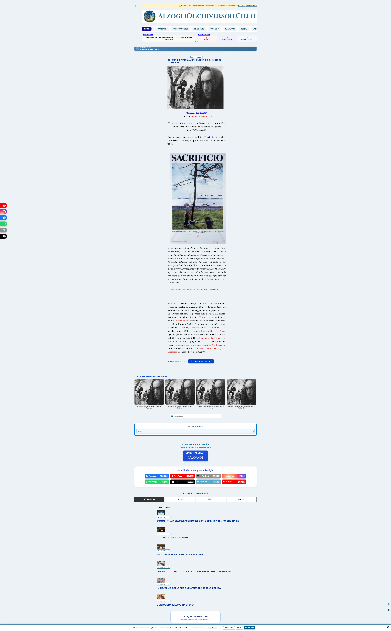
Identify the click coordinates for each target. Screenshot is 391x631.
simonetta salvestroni (201, 361)
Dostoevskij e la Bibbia (213, 331)
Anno (211, 499)
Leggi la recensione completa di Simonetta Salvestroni (193, 289)
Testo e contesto (208, 317)
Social (215, 29)
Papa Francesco (151, 29)
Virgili (243, 29)
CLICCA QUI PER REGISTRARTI (227, 6)
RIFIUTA (239, 627)
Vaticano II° (229, 29)
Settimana (149, 499)
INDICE (146, 29)
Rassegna (185, 29)
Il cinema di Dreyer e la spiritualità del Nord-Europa (199, 345)
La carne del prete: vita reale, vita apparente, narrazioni (194, 571)
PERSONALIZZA (229, 627)
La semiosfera (182, 320)
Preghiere (170, 29)
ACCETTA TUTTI (249, 627)
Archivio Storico (195, 426)
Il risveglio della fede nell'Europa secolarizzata (189, 588)
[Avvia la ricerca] (172, 416)
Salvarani (201, 29)
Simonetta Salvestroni (201, 116)
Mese (180, 499)
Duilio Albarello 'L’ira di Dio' (175, 605)
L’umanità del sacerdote (173, 537)
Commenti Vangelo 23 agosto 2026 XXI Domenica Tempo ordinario (198, 521)
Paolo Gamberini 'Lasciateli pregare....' (181, 554)
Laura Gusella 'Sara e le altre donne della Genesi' (169, 38)
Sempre (242, 499)
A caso (255, 29)
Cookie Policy (212, 628)
